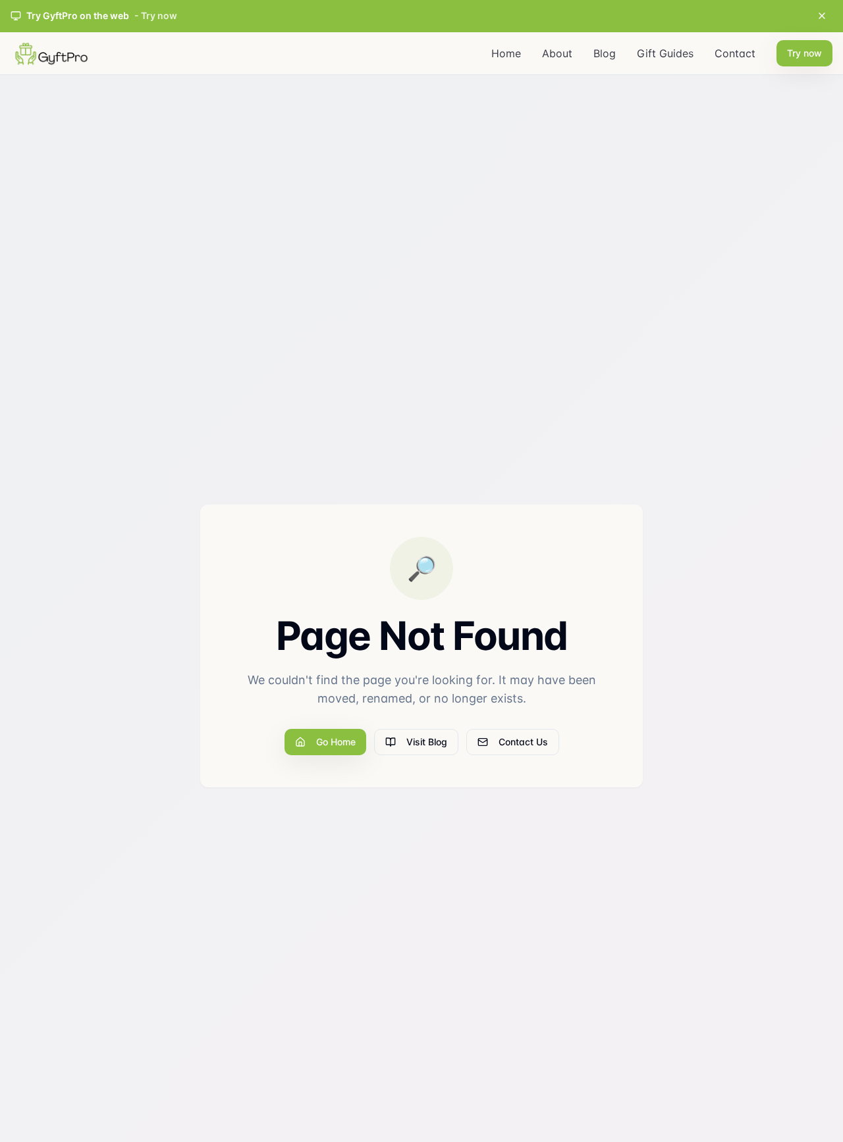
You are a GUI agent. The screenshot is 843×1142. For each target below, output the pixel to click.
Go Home (336, 741)
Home (506, 53)
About (557, 53)
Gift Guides (665, 53)
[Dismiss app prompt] (821, 15)
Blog (604, 53)
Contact (735, 53)
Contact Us (523, 741)
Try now (804, 53)
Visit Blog (426, 741)
